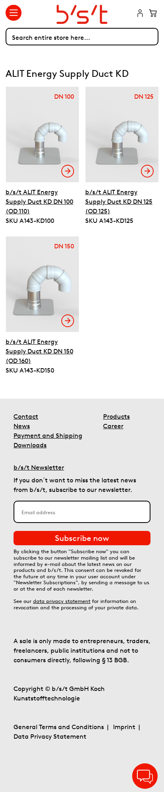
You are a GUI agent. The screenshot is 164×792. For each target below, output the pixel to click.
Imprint (124, 727)
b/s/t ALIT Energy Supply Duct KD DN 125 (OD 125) (118, 201)
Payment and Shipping (48, 435)
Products (116, 416)
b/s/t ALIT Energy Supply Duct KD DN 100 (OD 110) (39, 201)
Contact (26, 416)
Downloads (30, 445)
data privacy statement (61, 601)
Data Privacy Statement (50, 736)
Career (113, 426)
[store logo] (82, 14)
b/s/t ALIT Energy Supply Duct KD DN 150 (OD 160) (39, 351)
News (22, 426)
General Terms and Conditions (59, 727)
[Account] (140, 14)
